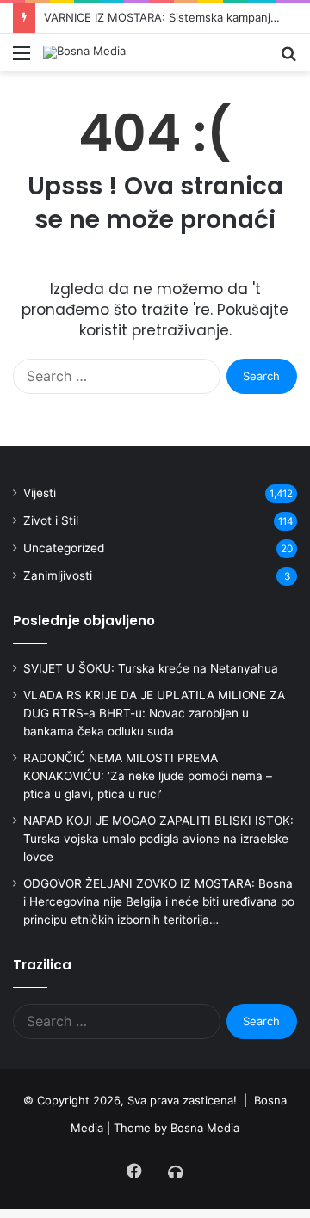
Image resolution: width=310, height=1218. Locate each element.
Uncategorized (63, 548)
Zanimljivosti (57, 575)
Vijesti (39, 493)
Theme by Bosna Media (176, 1128)
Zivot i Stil (50, 520)
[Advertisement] (155, 235)
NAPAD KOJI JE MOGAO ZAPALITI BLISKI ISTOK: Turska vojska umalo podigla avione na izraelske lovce (158, 839)
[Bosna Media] (84, 52)
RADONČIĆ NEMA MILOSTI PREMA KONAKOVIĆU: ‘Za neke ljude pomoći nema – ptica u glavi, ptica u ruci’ (147, 776)
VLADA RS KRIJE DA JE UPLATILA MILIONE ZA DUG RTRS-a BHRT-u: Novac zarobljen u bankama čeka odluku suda (154, 713)
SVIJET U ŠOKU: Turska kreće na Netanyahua (150, 668)
